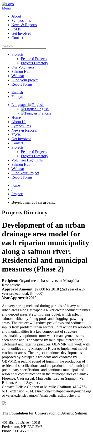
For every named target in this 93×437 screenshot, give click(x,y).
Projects (17, 54)
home (15, 185)
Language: (19, 105)
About (16, 16)
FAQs (16, 29)
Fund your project (24, 80)
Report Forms (21, 84)
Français (44, 113)
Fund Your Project (25, 173)
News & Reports (24, 25)
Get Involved (21, 33)
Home (16, 117)
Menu (6, 8)
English (42, 109)
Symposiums (21, 20)
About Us (18, 122)
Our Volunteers (22, 67)
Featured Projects (34, 59)
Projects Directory (34, 63)
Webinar (17, 76)
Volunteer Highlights (27, 160)
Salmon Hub (21, 71)
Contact (17, 38)
